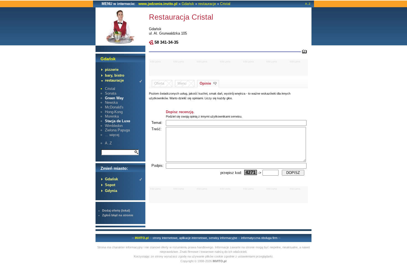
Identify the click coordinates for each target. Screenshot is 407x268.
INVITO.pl (142, 238)
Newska (111, 102)
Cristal (225, 4)
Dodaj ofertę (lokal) (116, 210)
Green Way (114, 98)
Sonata (110, 93)
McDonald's (114, 107)
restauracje (207, 4)
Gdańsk (188, 4)
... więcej (112, 135)
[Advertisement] (228, 67)
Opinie (205, 83)
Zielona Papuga (117, 130)
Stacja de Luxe (117, 121)
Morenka (112, 116)
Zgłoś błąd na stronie (117, 215)
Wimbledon (114, 126)
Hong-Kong (114, 112)
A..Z (307, 3)
